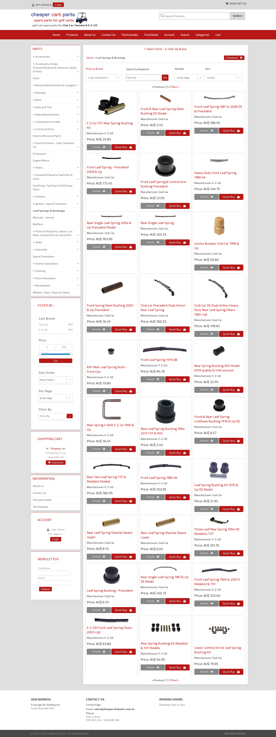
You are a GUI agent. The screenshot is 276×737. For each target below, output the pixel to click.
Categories (202, 34)
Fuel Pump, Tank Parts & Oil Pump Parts (52, 187)
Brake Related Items (47, 114)
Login (58, 4)
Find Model (151, 34)
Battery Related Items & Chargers (55, 85)
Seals (38, 242)
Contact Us (108, 34)
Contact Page (93, 704)
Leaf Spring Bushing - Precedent (110, 590)
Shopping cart (57, 448)
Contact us (39, 492)
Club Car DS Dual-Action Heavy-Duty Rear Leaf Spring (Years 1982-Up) (216, 309)
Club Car (56, 324)
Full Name (44, 568)
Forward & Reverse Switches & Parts (53, 176)
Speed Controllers (43, 256)
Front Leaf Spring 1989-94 (159, 477)
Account (169, 34)
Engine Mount (41, 160)
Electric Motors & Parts (47, 135)
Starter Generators (46, 263)
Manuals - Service (43, 217)
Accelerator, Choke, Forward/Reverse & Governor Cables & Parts (55, 67)
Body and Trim (43, 107)
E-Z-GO (56, 329)
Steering (40, 270)
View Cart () (237, 3)
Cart (218, 34)
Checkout (57, 462)
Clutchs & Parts (44, 129)
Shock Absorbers (45, 278)
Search (185, 34)
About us (38, 485)
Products (72, 34)
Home (56, 34)
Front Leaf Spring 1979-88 (159, 359)
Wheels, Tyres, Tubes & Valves (51, 292)
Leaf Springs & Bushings (49, 210)
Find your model (42, 499)
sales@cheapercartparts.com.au (114, 709)
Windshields (42, 285)
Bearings (40, 92)
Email (41, 578)
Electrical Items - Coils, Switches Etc (53, 144)
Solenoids (41, 249)
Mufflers (38, 224)
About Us (90, 34)
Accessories (42, 56)
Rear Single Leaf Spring (157, 223)
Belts (38, 99)
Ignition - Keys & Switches (51, 203)
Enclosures (39, 153)
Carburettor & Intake (47, 121)
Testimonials (130, 34)
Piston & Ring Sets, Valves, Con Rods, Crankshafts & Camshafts (52, 233)
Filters (39, 167)
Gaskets (40, 196)
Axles (36, 78)
